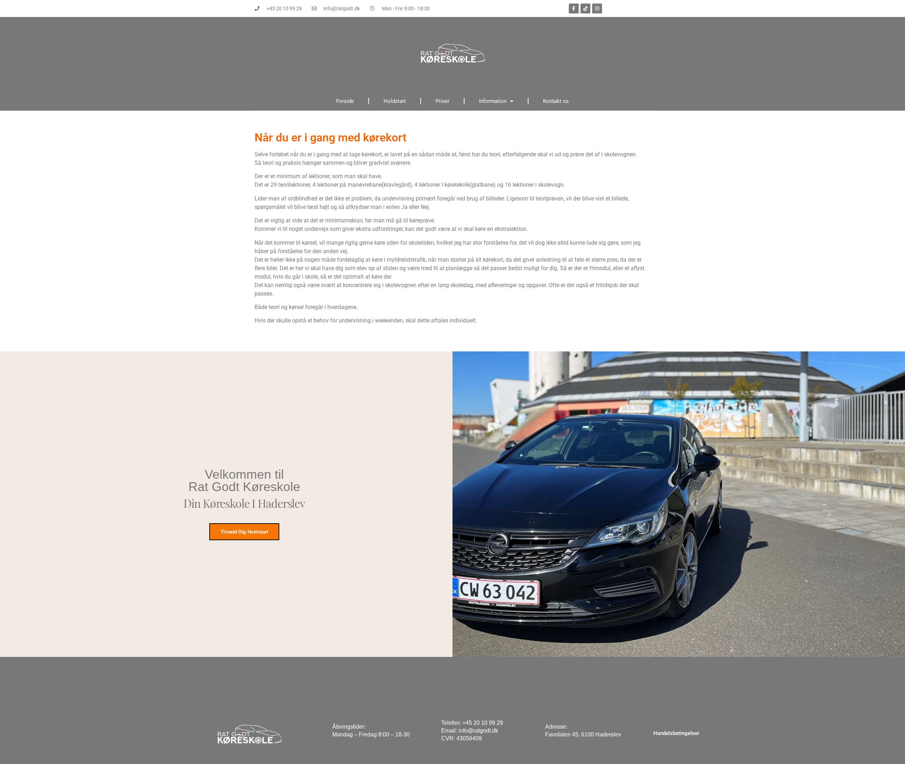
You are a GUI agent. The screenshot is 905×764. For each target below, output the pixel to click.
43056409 (469, 738)
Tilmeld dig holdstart (244, 532)
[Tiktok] (585, 8)
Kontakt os (556, 101)
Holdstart (395, 101)
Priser (442, 101)
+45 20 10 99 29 (482, 723)
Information (493, 101)
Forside (345, 101)
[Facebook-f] (574, 8)
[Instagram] (597, 8)
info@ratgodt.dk (478, 731)
